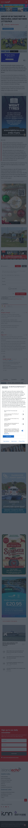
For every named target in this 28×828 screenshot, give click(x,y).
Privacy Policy (22, 441)
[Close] (25, 387)
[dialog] (14, 414)
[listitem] (14, 411)
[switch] (23, 414)
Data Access (14, 441)
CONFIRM (8, 436)
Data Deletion (6, 441)
